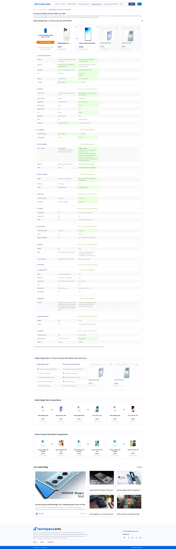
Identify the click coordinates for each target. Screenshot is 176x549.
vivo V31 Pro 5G (126, 43)
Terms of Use (44, 547)
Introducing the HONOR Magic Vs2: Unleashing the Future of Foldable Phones (60, 505)
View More (139, 467)
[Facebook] (128, 537)
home (57, 4)
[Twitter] (136, 537)
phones (63, 4)
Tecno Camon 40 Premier (87, 43)
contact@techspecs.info (131, 531)
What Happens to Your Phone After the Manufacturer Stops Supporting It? (102, 514)
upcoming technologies (110, 4)
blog (121, 4)
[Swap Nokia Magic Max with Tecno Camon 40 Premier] (77, 38)
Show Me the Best (45, 42)
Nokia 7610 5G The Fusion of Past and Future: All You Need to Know (102, 490)
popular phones (71, 4)
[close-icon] (76, 26)
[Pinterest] (140, 537)
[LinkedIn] (132, 537)
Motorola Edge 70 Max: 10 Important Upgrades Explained (129, 490)
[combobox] (131, 4)
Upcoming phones (84, 4)
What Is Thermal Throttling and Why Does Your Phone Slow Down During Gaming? (129, 514)
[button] (88, 89)
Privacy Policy (36, 547)
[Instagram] (124, 537)
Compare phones (96, 4)
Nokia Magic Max (63, 43)
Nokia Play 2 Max (105, 43)
